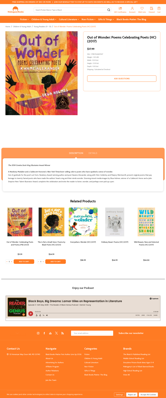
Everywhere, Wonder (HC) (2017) (83, 242)
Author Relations (52, 371)
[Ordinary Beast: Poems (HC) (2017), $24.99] (114, 222)
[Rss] (63, 333)
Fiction (23, 19)
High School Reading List (132, 371)
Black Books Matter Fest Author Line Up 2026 (63, 354)
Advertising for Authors (55, 362)
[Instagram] (38, 333)
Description (76, 153)
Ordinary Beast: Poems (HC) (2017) (114, 242)
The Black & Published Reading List (136, 354)
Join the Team (51, 380)
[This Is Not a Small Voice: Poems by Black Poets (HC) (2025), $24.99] (51, 222)
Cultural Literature (68, 19)
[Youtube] (50, 333)
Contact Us (50, 375)
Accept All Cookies (148, 394)
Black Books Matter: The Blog (131, 19)
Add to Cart (24, 262)
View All (126, 375)
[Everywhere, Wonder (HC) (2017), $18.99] (83, 222)
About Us (49, 358)
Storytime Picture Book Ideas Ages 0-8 (138, 362)
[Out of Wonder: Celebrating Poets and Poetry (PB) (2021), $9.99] (20, 222)
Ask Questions (122, 78)
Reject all (132, 394)
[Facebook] (44, 333)
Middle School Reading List (133, 358)
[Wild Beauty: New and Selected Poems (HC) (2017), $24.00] (146, 222)
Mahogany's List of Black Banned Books (138, 367)
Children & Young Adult (42, 19)
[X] (56, 333)
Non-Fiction (88, 19)
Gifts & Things (105, 19)
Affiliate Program (52, 367)
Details (93, 153)
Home (7, 26)
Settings (119, 394)
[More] (28, 19)
